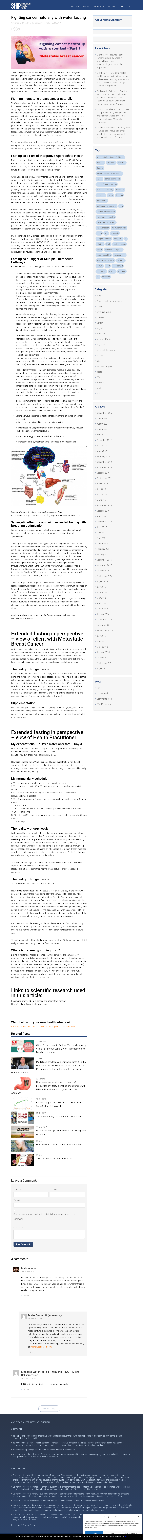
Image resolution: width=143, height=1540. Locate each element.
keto (106, 233)
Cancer (100, 306)
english (100, 328)
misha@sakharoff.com (41, 1346)
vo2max (112, 271)
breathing (121, 163)
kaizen (99, 233)
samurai (100, 266)
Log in (99, 688)
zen (98, 277)
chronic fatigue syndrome (107, 184)
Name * (17, 1189)
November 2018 (104, 505)
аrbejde (100, 382)
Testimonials (98, 7)
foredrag (119, 195)
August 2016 (103, 581)
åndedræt (106, 277)
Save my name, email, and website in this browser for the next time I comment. (45, 1216)
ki (125, 239)
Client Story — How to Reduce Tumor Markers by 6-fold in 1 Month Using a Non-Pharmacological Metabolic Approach (111, 61)
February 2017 (103, 549)
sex (98, 361)
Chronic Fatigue (104, 312)
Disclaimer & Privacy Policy (23, 1525)
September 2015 (105, 630)
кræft (99, 388)
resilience (121, 260)
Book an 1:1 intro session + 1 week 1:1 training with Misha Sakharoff (43, 1026)
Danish (100, 323)
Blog (99, 295)
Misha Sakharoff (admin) (39, 23)
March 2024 (102, 429)
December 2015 (104, 619)
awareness (111, 163)
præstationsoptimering (105, 260)
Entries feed (102, 693)
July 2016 (101, 587)
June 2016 (102, 592)
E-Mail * (53, 1189)
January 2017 (103, 554)
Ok (126, 1536)
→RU (121, 7)
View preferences (131, 1534)
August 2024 (103, 424)
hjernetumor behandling (106, 217)
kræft (108, 244)
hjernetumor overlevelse (106, 222)
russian (100, 355)
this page (58, 575)
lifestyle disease (119, 244)
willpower (122, 271)
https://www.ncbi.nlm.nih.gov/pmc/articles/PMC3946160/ (53, 515)
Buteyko (100, 168)
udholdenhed (118, 266)
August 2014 (103, 668)
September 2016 (105, 576)
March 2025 (102, 418)
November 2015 (104, 625)
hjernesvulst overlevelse (106, 211)
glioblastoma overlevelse (106, 206)
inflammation (53, 293)
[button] (138, 1517)
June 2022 (102, 445)
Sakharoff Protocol (46, 166)
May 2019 (101, 500)
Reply (26, 1295)
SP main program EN (107, 366)
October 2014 (103, 657)
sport (108, 266)
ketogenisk (118, 239)
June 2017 (102, 527)
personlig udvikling (104, 255)
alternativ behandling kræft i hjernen (110, 157)
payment (101, 344)
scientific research (59, 142)
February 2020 (103, 456)
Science (86, 7)
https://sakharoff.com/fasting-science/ (29, 1004)
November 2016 (104, 565)
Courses (100, 317)
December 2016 (104, 560)
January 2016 (103, 614)
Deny (113, 1534)
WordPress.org (104, 704)
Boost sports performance (109, 301)
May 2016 (101, 598)
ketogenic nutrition (104, 239)
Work (99, 377)
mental (99, 250)
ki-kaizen (100, 244)
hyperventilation (103, 228)
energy (110, 195)
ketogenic (115, 233)
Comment (18, 1227)
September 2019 (105, 478)
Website (17, 1200)
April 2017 (101, 538)
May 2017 (101, 532)
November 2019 (104, 467)
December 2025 (104, 413)
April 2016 (101, 603)
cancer (99, 179)
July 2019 (101, 489)
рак (98, 393)
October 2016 (103, 570)
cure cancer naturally (105, 190)
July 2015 (101, 636)
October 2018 (103, 511)
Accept (94, 1534)
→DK (128, 7)
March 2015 (102, 647)
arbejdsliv (100, 163)
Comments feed (104, 699)
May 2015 (101, 641)
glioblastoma (102, 201)
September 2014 (105, 663)
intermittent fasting (119, 228)
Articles (111, 7)
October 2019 (103, 473)
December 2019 (104, 462)
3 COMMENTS (55, 23)
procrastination (119, 255)
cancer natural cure (112, 179)
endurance (101, 195)
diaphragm (120, 190)
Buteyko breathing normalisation (109, 173)
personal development (113, 250)
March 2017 (102, 543)
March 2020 (102, 451)
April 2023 (101, 434)
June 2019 (102, 494)
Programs (75, 7)
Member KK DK (104, 339)
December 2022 (104, 440)
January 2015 (103, 652)
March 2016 (102, 608)
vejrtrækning (101, 271)
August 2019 (103, 483)
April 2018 (101, 516)
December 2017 (104, 521)
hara (121, 206)
